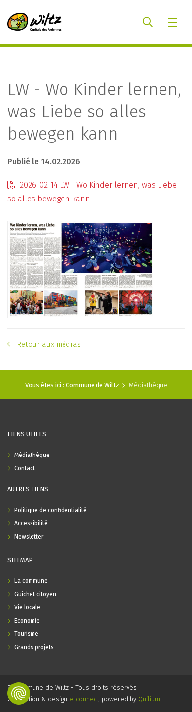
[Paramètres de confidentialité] (18, 693)
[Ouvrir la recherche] (147, 22)
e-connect (83, 699)
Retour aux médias (48, 344)
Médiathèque (148, 385)
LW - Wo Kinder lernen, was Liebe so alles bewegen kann (94, 111)
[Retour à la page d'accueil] (34, 22)
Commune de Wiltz (92, 385)
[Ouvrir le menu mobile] (173, 22)
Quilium (149, 699)
